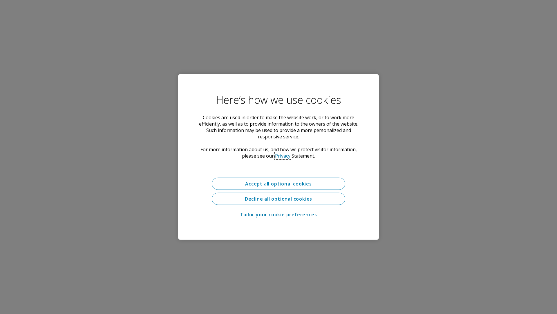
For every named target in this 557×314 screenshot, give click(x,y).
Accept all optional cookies (278, 184)
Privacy (282, 156)
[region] (278, 157)
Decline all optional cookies (278, 199)
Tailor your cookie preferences (278, 214)
